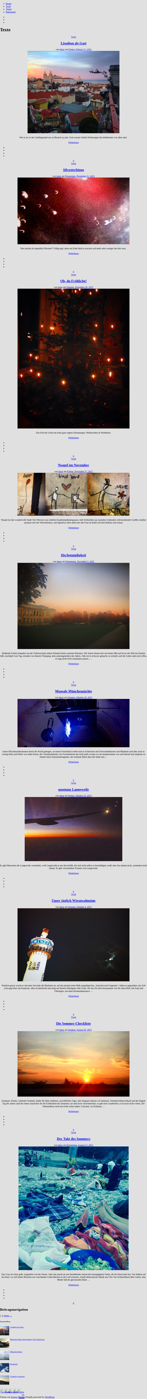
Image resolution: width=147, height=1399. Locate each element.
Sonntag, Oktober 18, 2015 (79, 697)
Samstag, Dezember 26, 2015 (79, 287)
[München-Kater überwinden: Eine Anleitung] (4, 1347)
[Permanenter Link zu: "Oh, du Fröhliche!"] (73, 427)
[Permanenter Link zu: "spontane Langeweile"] (73, 860)
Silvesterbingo (73, 170)
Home (8, 3)
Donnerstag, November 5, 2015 (79, 561)
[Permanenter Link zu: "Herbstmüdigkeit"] (73, 648)
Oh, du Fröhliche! (73, 281)
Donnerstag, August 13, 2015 (79, 1145)
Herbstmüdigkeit (73, 555)
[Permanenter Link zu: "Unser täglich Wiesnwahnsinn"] (73, 980)
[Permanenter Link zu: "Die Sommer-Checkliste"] (73, 1096)
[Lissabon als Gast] (4, 1334)
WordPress (50, 1397)
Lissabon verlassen (17, 1376)
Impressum (11, 12)
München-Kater (16, 1352)
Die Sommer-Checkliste (73, 1023)
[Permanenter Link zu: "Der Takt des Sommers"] (74, 1269)
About (8, 9)
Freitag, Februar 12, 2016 (79, 49)
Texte (8, 6)
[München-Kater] (4, 1359)
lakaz (62, 49)
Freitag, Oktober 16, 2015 (80, 795)
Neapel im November (73, 465)
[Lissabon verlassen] (4, 1384)
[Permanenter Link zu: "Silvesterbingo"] (73, 243)
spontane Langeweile (73, 789)
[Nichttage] (4, 1371)
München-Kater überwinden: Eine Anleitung (27, 1339)
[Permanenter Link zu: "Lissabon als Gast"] (73, 132)
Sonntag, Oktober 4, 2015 (80, 907)
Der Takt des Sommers (73, 1139)
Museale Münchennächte (73, 691)
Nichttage (14, 1364)
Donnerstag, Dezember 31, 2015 (80, 176)
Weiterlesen (73, 142)
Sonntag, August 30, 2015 (80, 1030)
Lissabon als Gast (73, 43)
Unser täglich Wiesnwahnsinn (73, 900)
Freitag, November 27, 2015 (80, 471)
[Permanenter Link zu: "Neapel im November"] (73, 515)
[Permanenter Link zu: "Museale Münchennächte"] (73, 746)
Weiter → (7, 1316)
